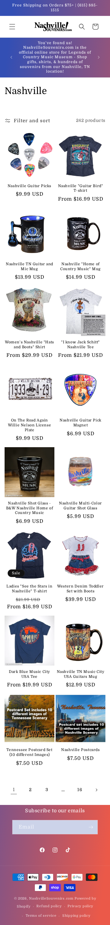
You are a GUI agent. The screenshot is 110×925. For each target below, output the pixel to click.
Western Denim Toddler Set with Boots (80, 588)
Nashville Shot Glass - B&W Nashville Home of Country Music (29, 508)
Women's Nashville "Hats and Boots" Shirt (29, 344)
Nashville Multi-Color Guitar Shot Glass (80, 505)
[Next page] (96, 790)
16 (79, 789)
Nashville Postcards (80, 750)
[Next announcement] (98, 57)
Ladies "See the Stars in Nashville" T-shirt (29, 588)
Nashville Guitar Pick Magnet (80, 422)
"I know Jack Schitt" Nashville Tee (80, 344)
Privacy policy (80, 906)
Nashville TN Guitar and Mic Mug (29, 266)
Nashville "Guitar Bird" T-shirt (80, 188)
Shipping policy (76, 916)
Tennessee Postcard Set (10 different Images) (29, 752)
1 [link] (14, 789)
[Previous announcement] (11, 57)
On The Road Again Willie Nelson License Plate (29, 425)
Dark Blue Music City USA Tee (29, 674)
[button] (12, 26)
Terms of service (41, 916)
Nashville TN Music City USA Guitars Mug (81, 674)
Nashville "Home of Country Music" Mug (80, 266)
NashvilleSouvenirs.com (51, 898)
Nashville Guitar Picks (29, 186)
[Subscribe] (90, 827)
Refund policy (48, 906)
